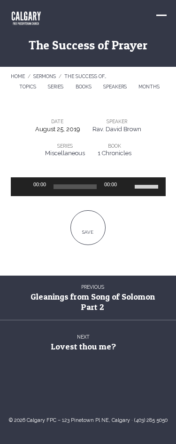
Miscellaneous (65, 153)
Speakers (115, 86)
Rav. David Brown (116, 129)
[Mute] (127, 186)
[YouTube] (79, 394)
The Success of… (85, 76)
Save (87, 232)
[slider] (148, 185)
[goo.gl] (60, 394)
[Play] (23, 186)
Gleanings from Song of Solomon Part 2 (93, 302)
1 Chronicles (114, 153)
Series (56, 86)
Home (18, 76)
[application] (88, 186)
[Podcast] (116, 394)
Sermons (44, 76)
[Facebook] (97, 394)
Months (149, 86)
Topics (28, 86)
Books (84, 86)
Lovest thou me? (83, 346)
